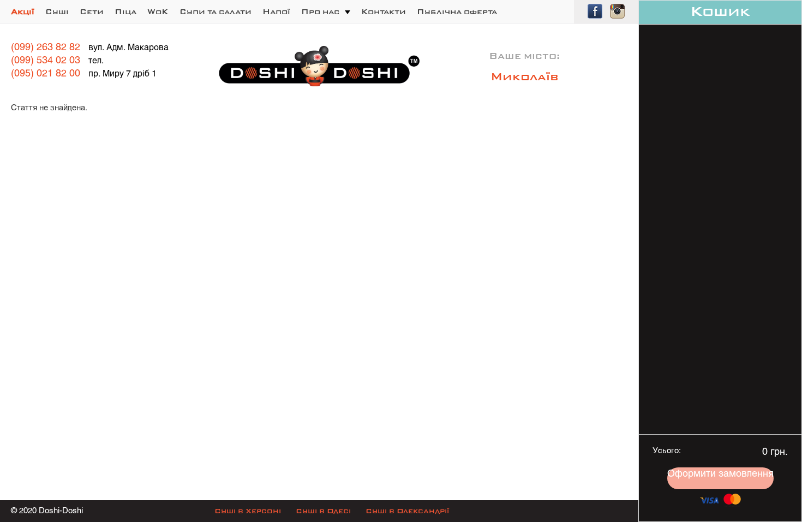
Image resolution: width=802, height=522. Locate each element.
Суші (57, 12)
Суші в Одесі (323, 511)
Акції (22, 12)
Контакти (383, 12)
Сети (92, 12)
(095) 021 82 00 (45, 74)
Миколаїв (524, 77)
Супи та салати (215, 12)
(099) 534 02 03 (45, 61)
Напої (276, 12)
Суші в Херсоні (247, 511)
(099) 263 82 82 (45, 47)
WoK (158, 12)
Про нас (320, 12)
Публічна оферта (457, 12)
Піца (125, 12)
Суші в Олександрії (407, 511)
